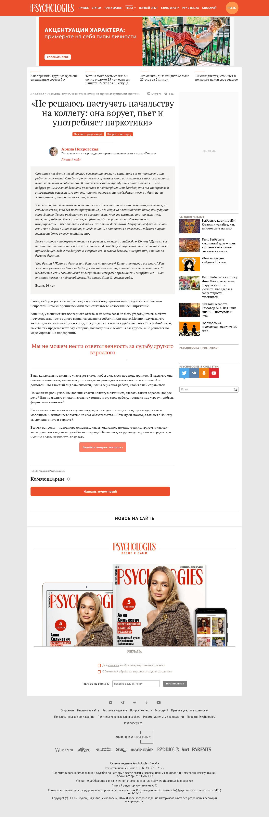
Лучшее (84, 8)
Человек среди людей (88, 134)
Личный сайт (71, 159)
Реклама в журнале (114, 710)
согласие (113, 665)
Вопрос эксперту (141, 710)
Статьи (96, 8)
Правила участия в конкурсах (190, 710)
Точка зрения (113, 8)
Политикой (111, 671)
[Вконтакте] (134, 702)
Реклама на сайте (88, 710)
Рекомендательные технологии (163, 717)
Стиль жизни (170, 8)
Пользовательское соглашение (74, 717)
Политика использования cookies (118, 717)
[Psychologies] (52, 8)
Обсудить (156, 93)
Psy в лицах (190, 8)
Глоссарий (209, 8)
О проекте (67, 710)
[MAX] (110, 702)
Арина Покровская (79, 149)
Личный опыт (148, 8)
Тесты (232, 8)
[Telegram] (122, 702)
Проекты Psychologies (201, 717)
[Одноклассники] (146, 702)
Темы (129, 8)
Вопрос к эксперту (119, 134)
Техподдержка (133, 723)
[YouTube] (158, 702)
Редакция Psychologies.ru (52, 470)
